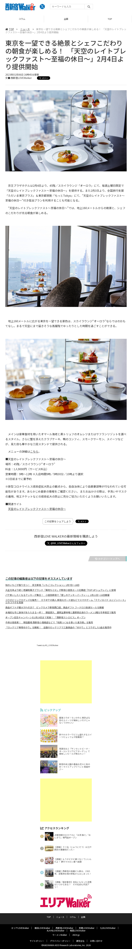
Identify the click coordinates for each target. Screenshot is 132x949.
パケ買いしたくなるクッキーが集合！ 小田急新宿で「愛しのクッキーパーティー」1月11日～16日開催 (57, 595)
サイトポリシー (37, 940)
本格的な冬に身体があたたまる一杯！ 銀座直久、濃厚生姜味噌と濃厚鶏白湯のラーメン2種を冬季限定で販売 (60, 612)
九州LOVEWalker (108, 927)
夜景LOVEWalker (86, 927)
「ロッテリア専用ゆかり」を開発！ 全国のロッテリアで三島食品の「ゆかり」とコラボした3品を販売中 (58, 627)
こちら (34, 451)
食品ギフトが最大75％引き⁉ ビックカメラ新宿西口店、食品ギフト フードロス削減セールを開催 (54, 607)
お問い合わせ (96, 940)
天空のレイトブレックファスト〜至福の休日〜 (37, 509)
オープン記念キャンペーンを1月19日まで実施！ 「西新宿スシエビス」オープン (45, 617)
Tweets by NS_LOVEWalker (47, 645)
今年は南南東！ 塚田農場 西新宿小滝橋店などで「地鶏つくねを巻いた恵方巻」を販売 (49, 622)
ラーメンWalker (59, 934)
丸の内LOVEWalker (55, 930)
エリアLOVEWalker (20, 927)
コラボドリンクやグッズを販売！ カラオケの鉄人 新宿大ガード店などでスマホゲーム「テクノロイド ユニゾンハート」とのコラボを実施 (65, 601)
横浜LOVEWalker (42, 927)
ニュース (110, 18)
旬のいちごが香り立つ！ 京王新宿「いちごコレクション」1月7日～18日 (42, 585)
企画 (22, 18)
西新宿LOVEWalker (64, 927)
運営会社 (80, 940)
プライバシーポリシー (60, 940)
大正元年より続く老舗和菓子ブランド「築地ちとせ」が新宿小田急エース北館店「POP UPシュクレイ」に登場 (60, 590)
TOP (66, 18)
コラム (73, 916)
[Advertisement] (66, 681)
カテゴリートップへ (109, 558)
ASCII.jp (76, 934)
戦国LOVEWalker (77, 930)
